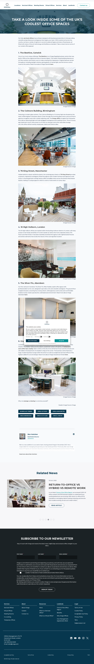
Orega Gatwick (42, 411)
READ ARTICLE (56, 509)
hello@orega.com (13, 644)
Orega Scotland (42, 415)
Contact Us (25, 614)
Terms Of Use (31, 655)
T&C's (88, 655)
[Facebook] (79, 638)
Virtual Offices (8, 610)
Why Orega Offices (62, 616)
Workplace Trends (26, 411)
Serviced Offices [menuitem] (27, 5)
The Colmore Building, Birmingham (37, 111)
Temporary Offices (9, 620)
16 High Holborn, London (33, 227)
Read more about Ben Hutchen (28, 454)
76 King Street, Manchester (33, 171)
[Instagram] (83, 638)
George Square (60, 501)
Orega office (56, 118)
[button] (40, 519)
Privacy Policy (79, 617)
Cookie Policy (79, 610)
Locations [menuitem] (17, 5)
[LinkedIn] (74, 434)
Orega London (57, 415)
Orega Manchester (59, 411)
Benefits (59, 612)
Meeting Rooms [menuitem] (39, 5)
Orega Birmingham (26, 415)
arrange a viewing (29, 401)
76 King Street (65, 174)
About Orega (25, 607)
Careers (24, 610)
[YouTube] (75, 638)
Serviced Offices (9, 607)
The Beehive (43, 56)
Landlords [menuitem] (71, 5)
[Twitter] (87, 638)
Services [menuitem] (58, 5)
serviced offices (29, 38)
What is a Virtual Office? (46, 616)
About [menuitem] (65, 5)
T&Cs (76, 620)
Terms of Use (79, 607)
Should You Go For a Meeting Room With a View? (65, 488)
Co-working (7, 617)
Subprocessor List (80, 623)
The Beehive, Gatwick (30, 53)
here (51, 64)
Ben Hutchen (33, 434)
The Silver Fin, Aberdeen (32, 283)
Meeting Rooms (9, 614)
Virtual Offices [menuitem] (50, 5)
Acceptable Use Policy (81, 614)
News (41, 607)
